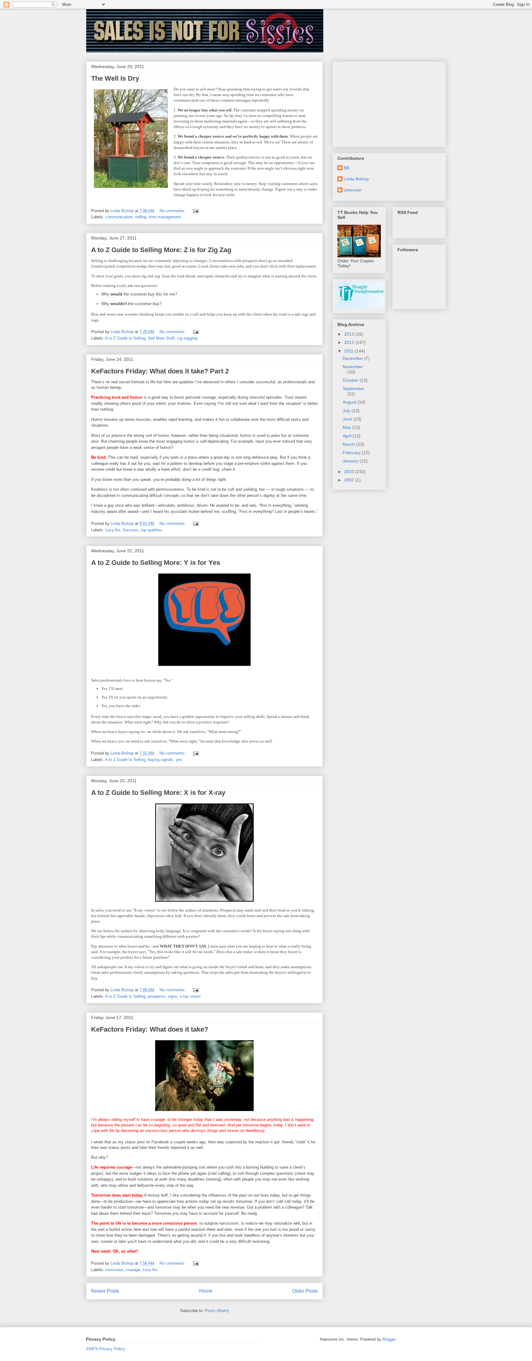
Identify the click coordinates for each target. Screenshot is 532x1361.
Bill (346, 167)
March (349, 444)
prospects (156, 996)
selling (140, 217)
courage (133, 1269)
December (353, 358)
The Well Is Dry (115, 78)
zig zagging (187, 338)
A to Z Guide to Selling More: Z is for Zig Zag (161, 250)
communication (118, 217)
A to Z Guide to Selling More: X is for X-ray (158, 792)
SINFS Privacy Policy (105, 1349)
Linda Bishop (356, 178)
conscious (114, 1269)
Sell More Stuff (161, 338)
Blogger (389, 1339)
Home (205, 1291)
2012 (349, 342)
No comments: (173, 210)
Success (130, 530)
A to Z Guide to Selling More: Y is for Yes (155, 562)
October (351, 380)
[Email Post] (195, 210)
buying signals (160, 759)
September (353, 388)
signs (172, 996)
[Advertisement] (383, 102)
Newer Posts (105, 1291)
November (353, 366)
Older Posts (305, 1291)
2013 (349, 334)
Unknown (353, 189)
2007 (349, 479)
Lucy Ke (112, 530)
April (348, 435)
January (351, 460)
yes (179, 759)
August (350, 402)
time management (165, 217)
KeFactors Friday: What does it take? (149, 1029)
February (352, 452)
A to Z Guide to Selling (125, 338)
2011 (349, 350)
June (348, 419)
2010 (349, 471)
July (347, 410)
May (347, 427)
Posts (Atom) (217, 1310)
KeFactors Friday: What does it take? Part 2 (160, 371)
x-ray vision (190, 996)
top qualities (151, 530)
